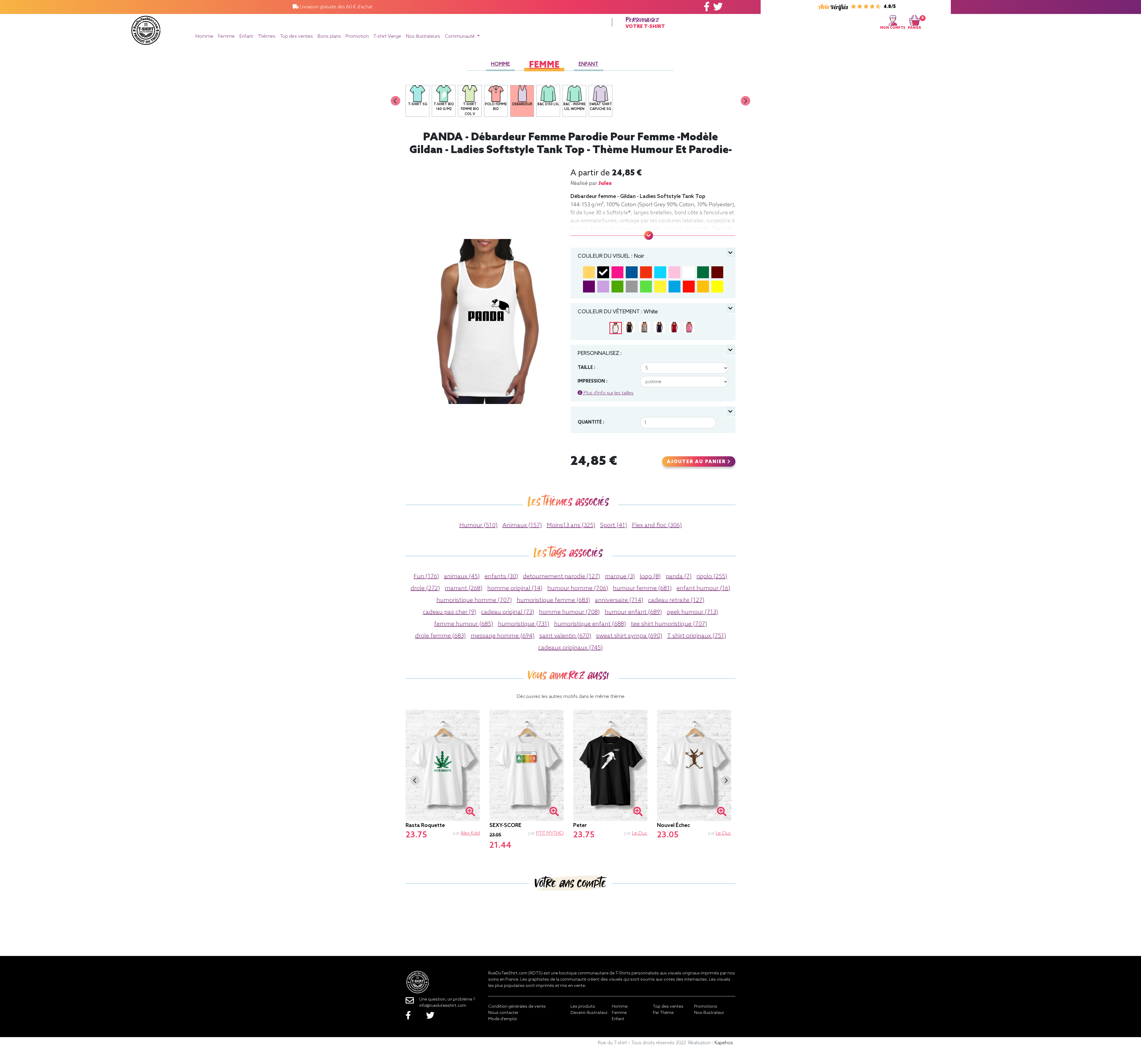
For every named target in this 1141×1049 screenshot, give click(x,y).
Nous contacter (503, 1012)
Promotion (357, 36)
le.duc (639, 833)
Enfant (246, 36)
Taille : (586, 367)
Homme (204, 36)
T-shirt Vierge (387, 36)
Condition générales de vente (517, 1006)
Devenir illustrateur (589, 1012)
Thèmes (266, 36)
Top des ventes (296, 36)
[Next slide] (745, 101)
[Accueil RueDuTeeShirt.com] (146, 29)
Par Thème (663, 1012)
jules (605, 183)
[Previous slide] (395, 101)
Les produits (582, 1006)
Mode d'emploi (502, 1019)
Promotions (705, 1006)
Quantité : (591, 422)
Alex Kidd (470, 833)
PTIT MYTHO (550, 833)
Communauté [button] (460, 36)
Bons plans (329, 36)
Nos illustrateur (709, 1012)
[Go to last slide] (415, 780)
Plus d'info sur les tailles (607, 393)
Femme (226, 36)
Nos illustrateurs (423, 36)
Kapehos (724, 1043)
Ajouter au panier (697, 462)
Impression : (592, 381)
